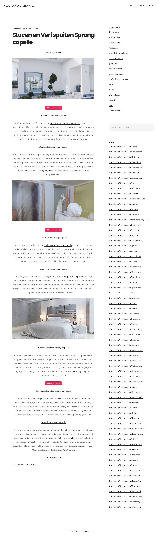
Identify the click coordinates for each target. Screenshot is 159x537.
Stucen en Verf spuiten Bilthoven (124, 376)
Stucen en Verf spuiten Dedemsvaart (126, 428)
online (86, 531)
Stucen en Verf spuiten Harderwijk (125, 444)
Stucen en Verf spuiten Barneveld (125, 491)
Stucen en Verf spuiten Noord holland (127, 198)
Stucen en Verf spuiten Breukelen (125, 423)
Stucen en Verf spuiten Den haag (124, 454)
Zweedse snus (116, 110)
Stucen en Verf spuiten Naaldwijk (125, 266)
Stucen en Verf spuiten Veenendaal (125, 167)
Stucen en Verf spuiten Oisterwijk (125, 272)
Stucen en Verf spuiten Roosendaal (125, 178)
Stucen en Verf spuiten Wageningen (126, 350)
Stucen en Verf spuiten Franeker (124, 475)
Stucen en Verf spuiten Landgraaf (125, 324)
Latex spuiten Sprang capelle (53, 269)
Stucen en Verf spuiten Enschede (124, 172)
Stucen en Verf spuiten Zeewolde (124, 225)
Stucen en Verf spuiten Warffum (124, 277)
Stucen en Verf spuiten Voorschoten (126, 381)
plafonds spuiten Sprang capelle (78, 371)
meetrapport (115, 68)
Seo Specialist (76, 531)
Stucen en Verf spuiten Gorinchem (125, 151)
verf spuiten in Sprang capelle (58, 245)
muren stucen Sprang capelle (38, 170)
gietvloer (113, 63)
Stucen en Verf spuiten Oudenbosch (126, 371)
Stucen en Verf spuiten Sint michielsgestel (129, 219)
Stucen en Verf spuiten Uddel (123, 387)
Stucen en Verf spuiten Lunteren (124, 183)
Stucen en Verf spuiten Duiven (123, 235)
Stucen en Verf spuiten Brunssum (125, 507)
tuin (111, 105)
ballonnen (114, 32)
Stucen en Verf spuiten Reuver (123, 308)
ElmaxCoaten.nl (53, 52)
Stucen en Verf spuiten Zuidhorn (124, 319)
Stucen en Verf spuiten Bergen (123, 209)
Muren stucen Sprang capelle (53, 147)
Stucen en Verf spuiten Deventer (124, 334)
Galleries (113, 48)
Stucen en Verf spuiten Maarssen (125, 360)
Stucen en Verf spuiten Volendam (125, 162)
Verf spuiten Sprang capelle (53, 237)
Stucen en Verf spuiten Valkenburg (125, 366)
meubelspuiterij (116, 74)
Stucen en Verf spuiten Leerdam (124, 230)
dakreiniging (115, 42)
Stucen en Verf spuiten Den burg (124, 392)
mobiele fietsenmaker (119, 79)
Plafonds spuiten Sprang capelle (53, 347)
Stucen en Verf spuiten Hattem (124, 157)
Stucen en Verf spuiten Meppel (123, 465)
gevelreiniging (116, 58)
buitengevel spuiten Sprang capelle (44, 398)
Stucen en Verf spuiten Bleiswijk (124, 193)
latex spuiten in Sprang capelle (75, 276)
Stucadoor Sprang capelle (53, 422)
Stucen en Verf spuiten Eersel (123, 407)
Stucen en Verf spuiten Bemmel (124, 345)
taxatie (112, 100)
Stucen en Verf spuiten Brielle (123, 261)
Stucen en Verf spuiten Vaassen (124, 313)
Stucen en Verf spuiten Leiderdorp (125, 329)
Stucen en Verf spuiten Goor (122, 293)
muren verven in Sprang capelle (65, 123)
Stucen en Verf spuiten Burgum (124, 355)
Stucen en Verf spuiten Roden (123, 282)
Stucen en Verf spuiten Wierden (124, 449)
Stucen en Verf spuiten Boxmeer (124, 204)
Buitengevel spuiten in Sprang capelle (53, 391)
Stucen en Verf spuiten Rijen (122, 439)
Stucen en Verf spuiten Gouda (123, 413)
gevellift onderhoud (118, 53)
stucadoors (30, 465)
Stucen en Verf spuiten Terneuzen (125, 470)
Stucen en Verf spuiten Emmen (124, 214)
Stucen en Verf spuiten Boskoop (124, 460)
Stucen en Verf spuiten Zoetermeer (126, 496)
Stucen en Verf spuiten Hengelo (124, 418)
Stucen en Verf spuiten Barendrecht (126, 397)
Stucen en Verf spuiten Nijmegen (125, 298)
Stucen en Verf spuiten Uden (123, 303)
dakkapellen (114, 37)
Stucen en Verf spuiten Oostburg (124, 501)
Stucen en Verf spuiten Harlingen (125, 481)
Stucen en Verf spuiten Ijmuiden (124, 245)
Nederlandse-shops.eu (19, 5)
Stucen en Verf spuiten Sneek (123, 146)
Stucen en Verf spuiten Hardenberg (126, 434)
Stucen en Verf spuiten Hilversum (125, 188)
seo (111, 84)
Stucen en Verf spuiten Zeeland (124, 340)
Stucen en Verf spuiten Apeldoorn (125, 256)
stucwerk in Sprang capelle (61, 438)
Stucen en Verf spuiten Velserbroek (126, 240)
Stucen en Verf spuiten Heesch (123, 402)
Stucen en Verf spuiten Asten (123, 251)
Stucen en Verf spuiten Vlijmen (123, 486)
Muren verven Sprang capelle (53, 115)
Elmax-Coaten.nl (53, 457)
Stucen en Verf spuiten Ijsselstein (125, 287)
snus (111, 89)
